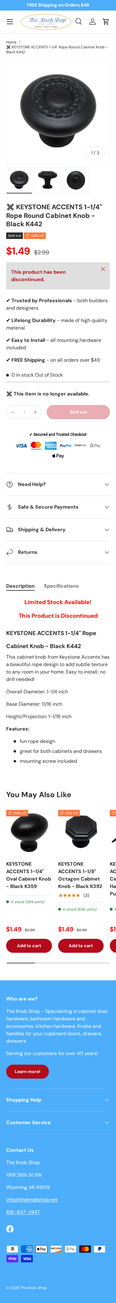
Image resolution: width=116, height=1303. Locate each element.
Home (11, 42)
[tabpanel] (58, 681)
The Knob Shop (33, 1287)
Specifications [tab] (61, 586)
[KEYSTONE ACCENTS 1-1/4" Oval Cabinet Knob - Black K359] (29, 833)
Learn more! (27, 1071)
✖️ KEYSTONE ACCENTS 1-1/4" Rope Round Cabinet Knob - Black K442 (57, 50)
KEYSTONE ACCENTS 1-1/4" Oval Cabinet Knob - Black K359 (28, 875)
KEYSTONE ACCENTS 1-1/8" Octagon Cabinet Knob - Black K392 (80, 875)
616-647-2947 (23, 1212)
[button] (106, 22)
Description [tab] (20, 586)
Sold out (78, 412)
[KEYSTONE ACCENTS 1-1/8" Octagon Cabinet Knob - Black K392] (81, 833)
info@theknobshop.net (32, 1199)
